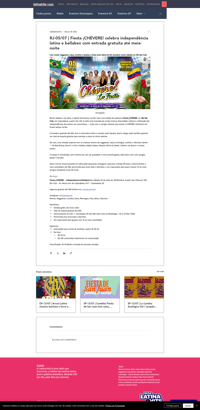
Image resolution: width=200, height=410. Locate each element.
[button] (160, 13)
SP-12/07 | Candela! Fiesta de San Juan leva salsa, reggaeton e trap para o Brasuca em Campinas (99, 305)
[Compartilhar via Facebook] (51, 253)
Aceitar (188, 405)
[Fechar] (196, 405)
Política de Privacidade (115, 405)
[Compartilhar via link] (71, 253)
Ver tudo (160, 271)
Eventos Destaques (81, 13)
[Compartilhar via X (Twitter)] (57, 253)
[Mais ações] (148, 31)
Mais (139, 13)
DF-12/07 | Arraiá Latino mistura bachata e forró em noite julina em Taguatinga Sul (54, 305)
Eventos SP (124, 13)
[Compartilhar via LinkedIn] (64, 253)
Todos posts (43, 13)
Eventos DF (105, 13)
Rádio (60, 13)
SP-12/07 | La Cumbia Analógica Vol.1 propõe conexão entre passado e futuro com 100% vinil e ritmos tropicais (142, 305)
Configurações (172, 405)
